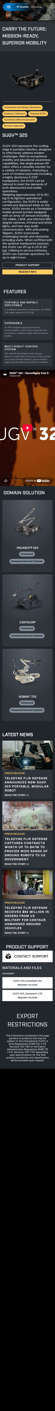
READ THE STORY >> (17, 795)
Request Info (27, 272)
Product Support (28, 265)
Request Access (27, 985)
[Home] (29, 7)
